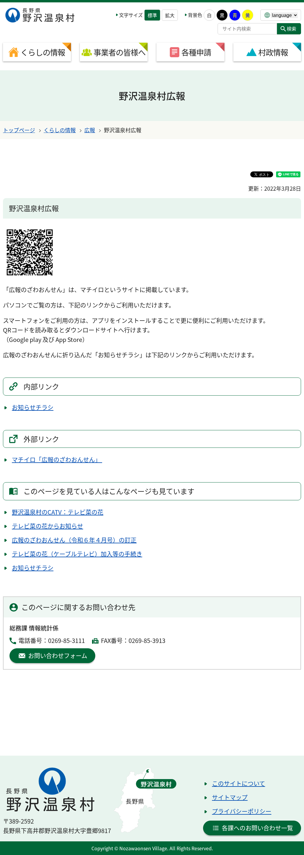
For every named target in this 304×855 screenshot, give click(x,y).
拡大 (170, 15)
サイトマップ (230, 797)
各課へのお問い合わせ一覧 (257, 828)
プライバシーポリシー (241, 811)
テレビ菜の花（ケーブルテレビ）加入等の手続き (77, 554)
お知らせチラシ (32, 407)
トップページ (19, 130)
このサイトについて (238, 783)
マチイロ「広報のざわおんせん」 (57, 459)
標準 (152, 15)
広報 (89, 130)
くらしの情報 (60, 130)
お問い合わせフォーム (57, 655)
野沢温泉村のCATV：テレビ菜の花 (57, 512)
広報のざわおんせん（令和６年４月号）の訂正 (74, 540)
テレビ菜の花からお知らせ (47, 526)
